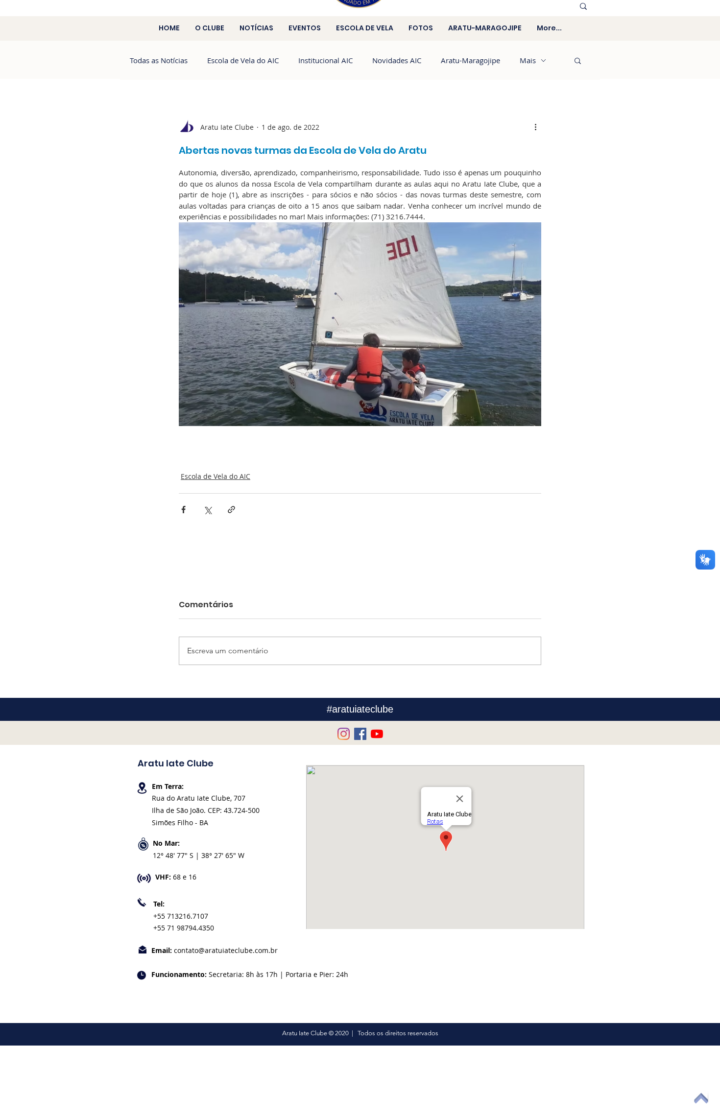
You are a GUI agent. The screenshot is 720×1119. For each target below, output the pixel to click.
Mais (528, 60)
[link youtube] (377, 734)
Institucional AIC (325, 60)
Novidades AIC (396, 60)
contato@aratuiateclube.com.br (226, 950)
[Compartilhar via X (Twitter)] (207, 509)
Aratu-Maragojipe (470, 60)
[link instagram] (343, 734)
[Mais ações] (535, 127)
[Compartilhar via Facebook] (183, 509)
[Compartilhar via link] (231, 509)
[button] (577, 60)
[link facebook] (360, 734)
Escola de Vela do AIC (243, 60)
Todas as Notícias (159, 60)
